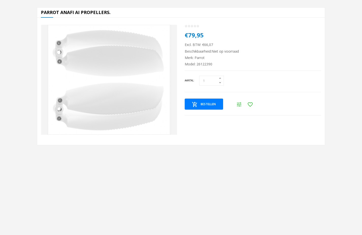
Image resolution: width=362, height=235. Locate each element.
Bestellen (208, 104)
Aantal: (189, 80)
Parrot (200, 57)
